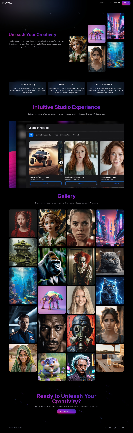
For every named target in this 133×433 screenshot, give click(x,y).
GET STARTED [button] (65, 411)
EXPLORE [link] (103, 3)
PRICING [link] (117, 3)
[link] (7, 3)
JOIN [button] (124, 3)
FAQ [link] (110, 3)
